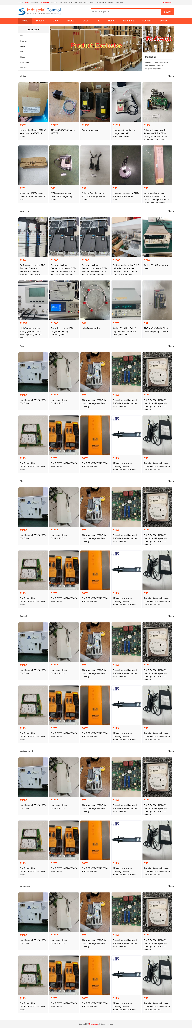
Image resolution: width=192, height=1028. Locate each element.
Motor (56, 20)
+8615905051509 (156, 62)
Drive (85, 20)
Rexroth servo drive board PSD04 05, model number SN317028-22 (125, 403)
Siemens (34, 2)
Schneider (45, 2)
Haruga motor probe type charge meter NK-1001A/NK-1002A (124, 133)
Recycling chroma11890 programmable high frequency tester (62, 331)
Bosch (110, 2)
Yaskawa (119, 2)
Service (164, 20)
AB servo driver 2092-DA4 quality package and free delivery (94, 403)
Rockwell (73, 2)
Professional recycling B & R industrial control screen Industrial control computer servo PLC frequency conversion (126, 271)
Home (20, 2)
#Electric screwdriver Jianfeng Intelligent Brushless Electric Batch (124, 466)
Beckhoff (63, 2)
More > (171, 76)
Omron (54, 2)
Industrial (147, 20)
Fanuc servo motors (91, 130)
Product (40, 20)
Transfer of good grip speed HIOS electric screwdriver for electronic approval (157, 466)
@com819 (153, 69)
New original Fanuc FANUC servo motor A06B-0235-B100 (33, 133)
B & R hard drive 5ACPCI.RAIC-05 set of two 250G (32, 466)
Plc (98, 20)
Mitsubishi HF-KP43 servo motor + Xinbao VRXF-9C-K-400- (33, 196)
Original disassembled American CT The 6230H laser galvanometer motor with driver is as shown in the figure (155, 136)
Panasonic (83, 2)
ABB (26, 2)
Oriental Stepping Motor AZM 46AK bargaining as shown (93, 196)
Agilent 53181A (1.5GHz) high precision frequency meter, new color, (124, 331)
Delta (92, 2)
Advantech (101, 2)
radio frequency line (91, 328)
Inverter (71, 20)
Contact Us (167, 2)
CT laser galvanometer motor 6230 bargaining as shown (63, 196)
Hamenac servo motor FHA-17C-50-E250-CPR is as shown (126, 196)
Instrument (128, 20)
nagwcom (154, 65)
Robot (111, 20)
